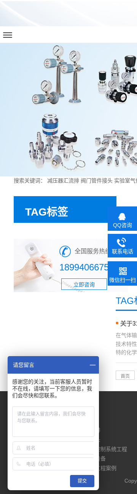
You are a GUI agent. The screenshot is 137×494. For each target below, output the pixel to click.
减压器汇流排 (63, 180)
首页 (125, 376)
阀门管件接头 (97, 180)
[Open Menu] (7, 35)
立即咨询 (84, 284)
